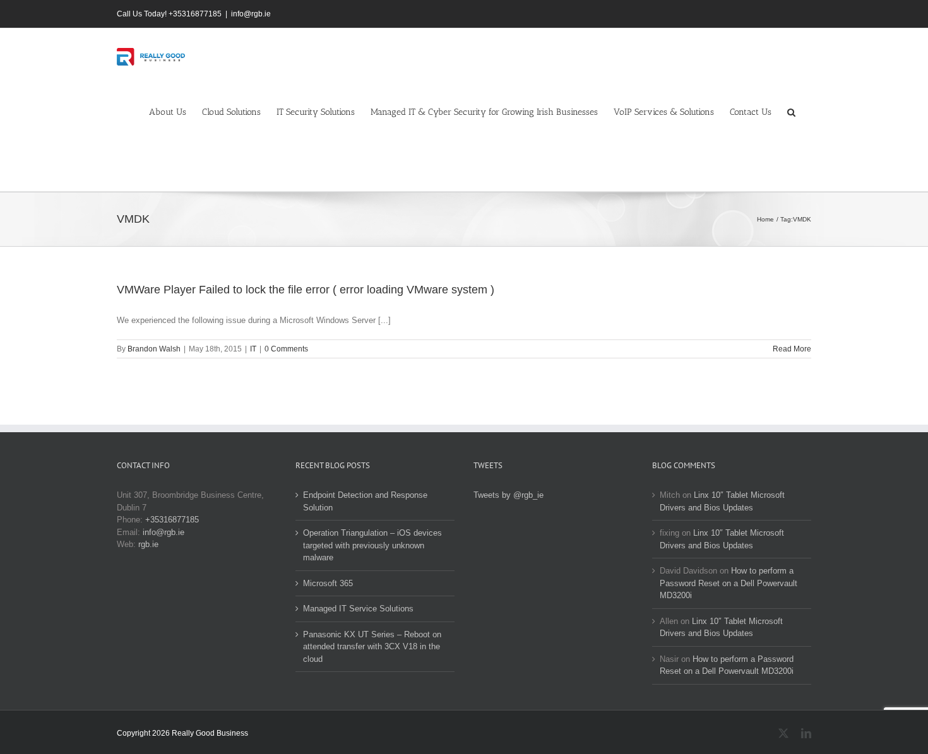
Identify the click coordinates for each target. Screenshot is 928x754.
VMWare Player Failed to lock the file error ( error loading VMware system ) (305, 289)
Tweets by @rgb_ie (508, 495)
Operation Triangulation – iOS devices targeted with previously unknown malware (372, 545)
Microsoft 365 (328, 583)
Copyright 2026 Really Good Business (182, 733)
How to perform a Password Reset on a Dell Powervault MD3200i (728, 583)
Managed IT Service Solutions (358, 608)
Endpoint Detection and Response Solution (365, 501)
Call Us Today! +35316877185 (169, 13)
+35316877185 (172, 519)
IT (253, 349)
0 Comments (286, 349)
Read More (792, 349)
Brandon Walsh (154, 349)
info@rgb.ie (251, 13)
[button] (791, 111)
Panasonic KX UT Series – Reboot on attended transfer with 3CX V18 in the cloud (372, 647)
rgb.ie (148, 544)
